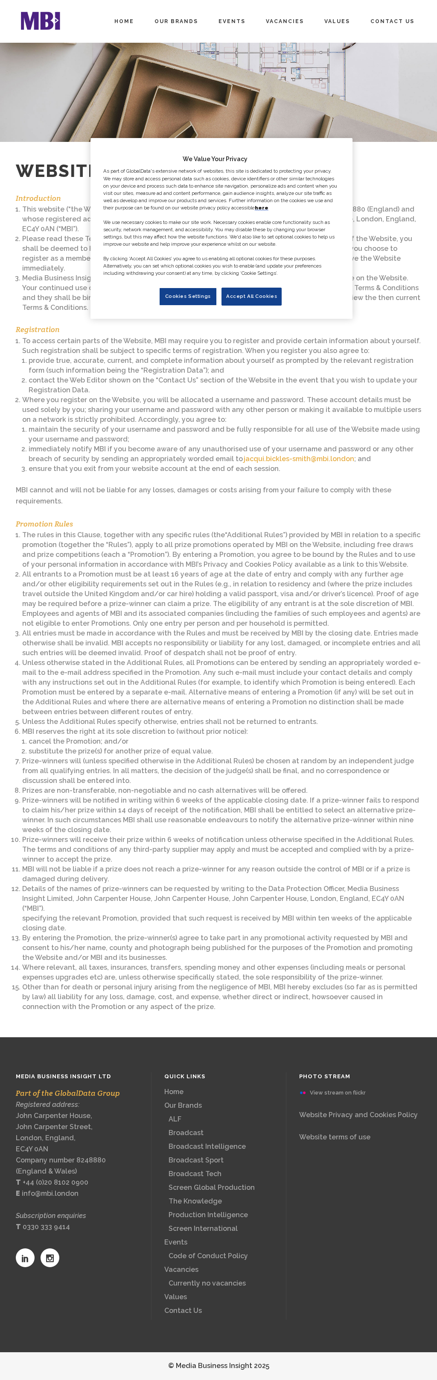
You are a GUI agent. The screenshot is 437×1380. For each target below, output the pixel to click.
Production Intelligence (208, 1215)
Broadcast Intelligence (207, 1146)
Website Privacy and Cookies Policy (358, 1115)
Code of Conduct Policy (208, 1256)
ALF (175, 1119)
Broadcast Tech (195, 1174)
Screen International (203, 1228)
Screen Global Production (212, 1187)
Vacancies (181, 1269)
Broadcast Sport (196, 1160)
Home (174, 1092)
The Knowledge (195, 1201)
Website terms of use (334, 1137)
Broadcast (186, 1133)
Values (175, 1297)
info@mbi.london (50, 1193)
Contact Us (183, 1310)
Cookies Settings (188, 296)
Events (175, 1242)
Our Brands (183, 1105)
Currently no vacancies (207, 1283)
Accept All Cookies (251, 296)
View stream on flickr (338, 1092)
